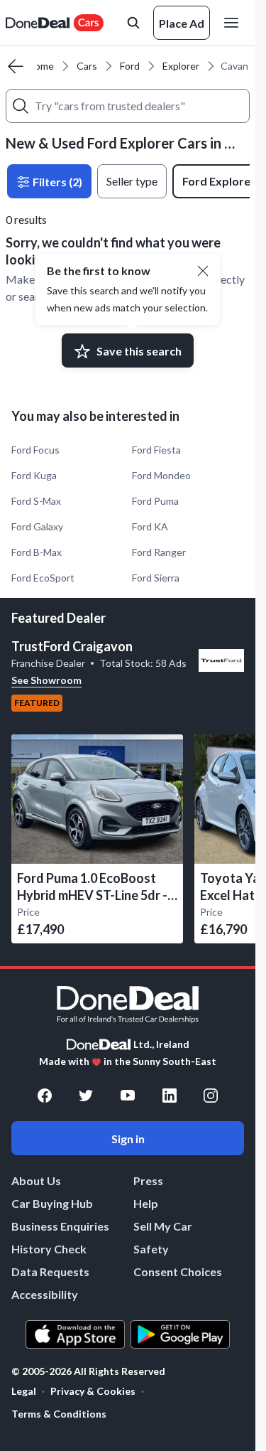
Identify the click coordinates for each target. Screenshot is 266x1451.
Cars (87, 66)
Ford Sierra (155, 578)
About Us (36, 1180)
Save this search (139, 351)
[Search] (20, 105)
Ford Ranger (159, 552)
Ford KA (150, 526)
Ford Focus (35, 450)
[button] (203, 271)
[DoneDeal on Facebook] (44, 1095)
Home (41, 66)
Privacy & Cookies (92, 1391)
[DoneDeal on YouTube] (127, 1095)
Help (145, 1203)
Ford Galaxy (37, 526)
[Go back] (16, 66)
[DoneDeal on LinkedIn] (169, 1095)
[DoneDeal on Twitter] (85, 1095)
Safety (151, 1248)
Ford (130, 66)
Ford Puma (155, 501)
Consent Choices (177, 1271)
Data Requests (50, 1271)
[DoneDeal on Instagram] (210, 1095)
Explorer (180, 66)
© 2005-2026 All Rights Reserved (88, 1371)
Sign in (128, 1138)
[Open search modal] (133, 23)
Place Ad (181, 23)
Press (148, 1180)
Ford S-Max (36, 501)
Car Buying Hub (52, 1203)
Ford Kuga (34, 475)
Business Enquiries (60, 1226)
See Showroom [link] (46, 680)
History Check (49, 1248)
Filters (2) (56, 181)
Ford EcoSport (42, 578)
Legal (23, 1391)
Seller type (131, 181)
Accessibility (44, 1294)
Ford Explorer (218, 181)
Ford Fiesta (156, 450)
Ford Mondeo (161, 475)
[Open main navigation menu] (234, 23)
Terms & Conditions (58, 1414)
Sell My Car (162, 1226)
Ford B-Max (36, 552)
